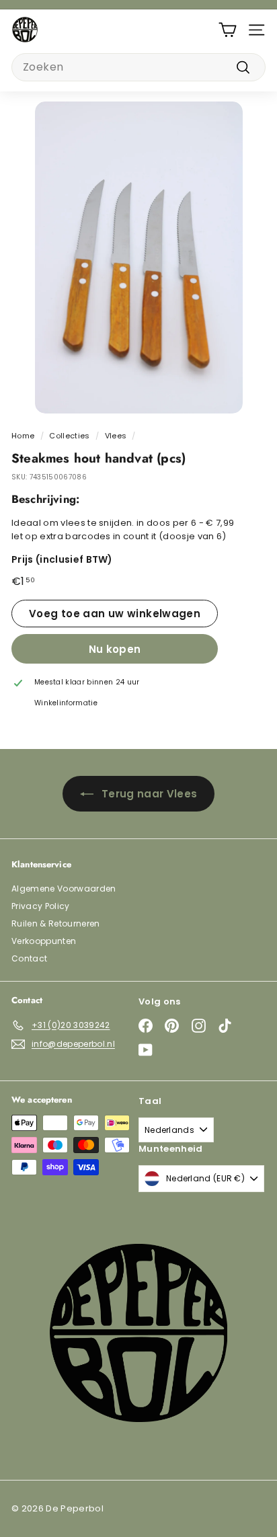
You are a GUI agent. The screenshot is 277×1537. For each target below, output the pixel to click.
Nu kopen (115, 649)
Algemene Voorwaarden (63, 888)
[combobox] (138, 67)
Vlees (116, 435)
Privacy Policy (40, 906)
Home (22, 435)
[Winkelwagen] (227, 30)
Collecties (69, 435)
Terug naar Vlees (149, 794)
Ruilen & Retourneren (55, 923)
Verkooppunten (43, 941)
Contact (29, 958)
